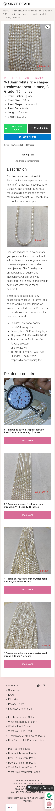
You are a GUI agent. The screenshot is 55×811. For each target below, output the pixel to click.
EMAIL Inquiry (41, 128)
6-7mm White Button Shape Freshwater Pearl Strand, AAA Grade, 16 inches (24, 431)
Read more (28, 441)
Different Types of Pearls (22, 753)
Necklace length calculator (27, 783)
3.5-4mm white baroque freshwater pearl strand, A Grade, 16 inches (25, 654)
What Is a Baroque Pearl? (22, 721)
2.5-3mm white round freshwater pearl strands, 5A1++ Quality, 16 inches (24, 505)
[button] (47, 27)
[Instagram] (44, 685)
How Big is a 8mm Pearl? (22, 762)
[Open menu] (49, 3)
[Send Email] (49, 803)
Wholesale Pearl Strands (24, 77)
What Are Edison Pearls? (22, 767)
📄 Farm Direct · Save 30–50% (39, 788)
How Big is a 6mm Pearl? (22, 758)
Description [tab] (27, 154)
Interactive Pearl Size (20, 708)
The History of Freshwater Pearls (26, 735)
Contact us (14, 690)
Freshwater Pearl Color (21, 717)
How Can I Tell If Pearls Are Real (26, 740)
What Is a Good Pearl (20, 731)
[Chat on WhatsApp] (49, 795)
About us (13, 685)
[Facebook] (38, 685)
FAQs (11, 694)
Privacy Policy (16, 704)
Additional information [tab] (27, 161)
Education (13, 699)
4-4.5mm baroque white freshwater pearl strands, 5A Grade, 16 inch (25, 580)
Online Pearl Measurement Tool (27, 792)
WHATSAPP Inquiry (17, 128)
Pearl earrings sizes (19, 748)
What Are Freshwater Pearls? (24, 771)
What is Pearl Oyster (19, 726)
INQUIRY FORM (29, 137)
